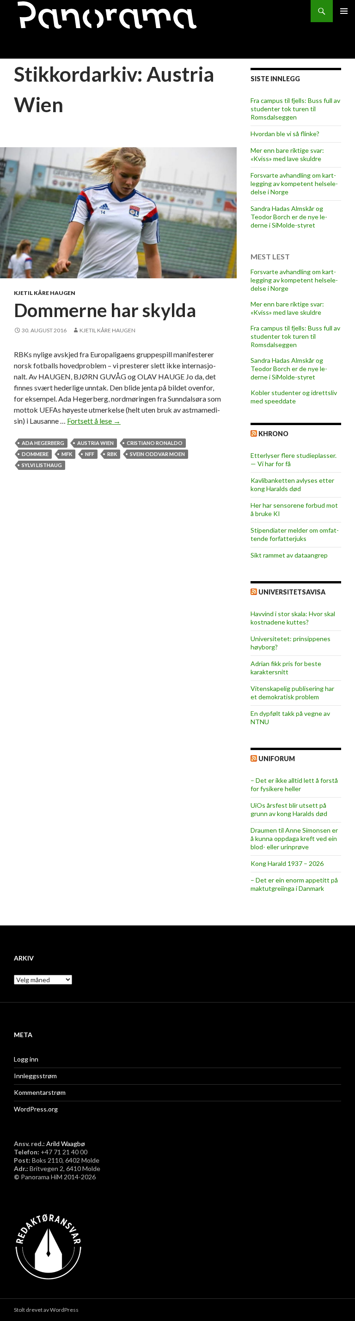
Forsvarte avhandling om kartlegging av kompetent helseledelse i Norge (294, 183)
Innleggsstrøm (35, 1076)
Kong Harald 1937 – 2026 (287, 863)
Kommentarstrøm (40, 1092)
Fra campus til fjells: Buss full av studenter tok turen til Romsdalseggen (295, 108)
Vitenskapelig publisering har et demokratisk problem (292, 693)
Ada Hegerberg (43, 443)
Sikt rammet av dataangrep (289, 555)
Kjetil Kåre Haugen (44, 292)
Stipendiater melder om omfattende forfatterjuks (295, 534)
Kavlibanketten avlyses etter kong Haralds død (292, 484)
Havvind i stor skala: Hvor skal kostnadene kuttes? (293, 618)
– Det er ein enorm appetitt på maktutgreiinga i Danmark (294, 884)
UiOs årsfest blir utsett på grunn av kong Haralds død (289, 809)
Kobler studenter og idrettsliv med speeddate (294, 397)
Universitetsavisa (291, 592)
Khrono (273, 434)
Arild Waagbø (65, 1143)
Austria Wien (95, 443)
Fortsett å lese (94, 420)
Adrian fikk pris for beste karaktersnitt (286, 668)
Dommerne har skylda (105, 310)
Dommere (35, 454)
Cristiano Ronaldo (155, 443)
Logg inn (26, 1059)
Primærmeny (344, 11)
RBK (112, 454)
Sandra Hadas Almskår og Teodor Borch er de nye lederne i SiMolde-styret (289, 216)
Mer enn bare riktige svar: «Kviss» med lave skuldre (287, 154)
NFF (89, 454)
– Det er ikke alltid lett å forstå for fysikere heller (294, 784)
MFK (66, 454)
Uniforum (276, 759)
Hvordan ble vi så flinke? (285, 134)
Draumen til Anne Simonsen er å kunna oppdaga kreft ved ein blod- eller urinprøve (294, 838)
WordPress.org (36, 1109)
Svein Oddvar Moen (157, 454)
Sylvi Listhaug (42, 465)
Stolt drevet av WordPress (46, 1309)
